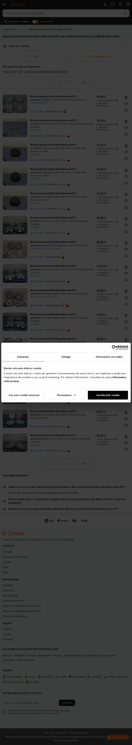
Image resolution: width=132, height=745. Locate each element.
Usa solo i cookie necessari (24, 395)
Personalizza (64, 395)
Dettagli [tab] (66, 356)
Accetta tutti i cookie (107, 395)
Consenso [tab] (23, 356)
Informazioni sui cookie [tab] (109, 356)
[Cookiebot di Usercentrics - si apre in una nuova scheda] (114, 347)
